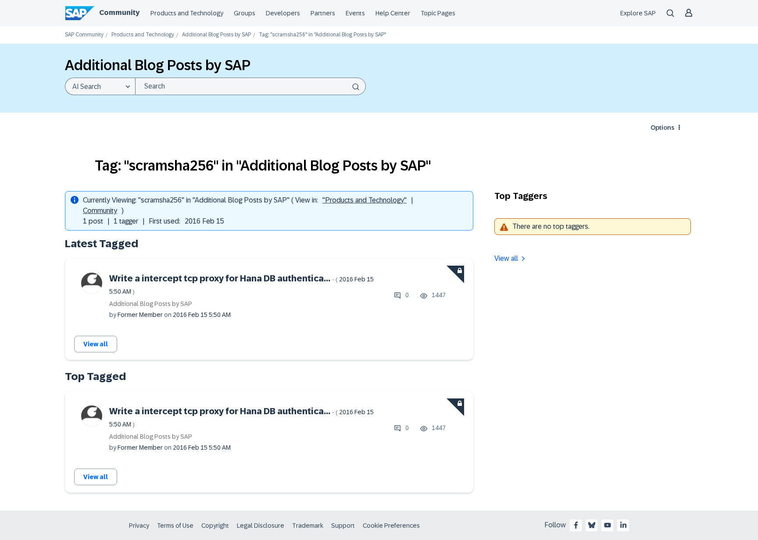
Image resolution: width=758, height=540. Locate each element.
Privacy (139, 525)
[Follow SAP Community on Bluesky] (591, 525)
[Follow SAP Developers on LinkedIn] (623, 525)
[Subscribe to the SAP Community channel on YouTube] (607, 525)
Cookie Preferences (391, 525)
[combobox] (250, 86)
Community (119, 12)
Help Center (392, 13)
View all (95, 344)
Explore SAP (638, 13)
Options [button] (662, 127)
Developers (283, 13)
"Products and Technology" (364, 200)
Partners (323, 13)
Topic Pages (438, 13)
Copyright (215, 525)
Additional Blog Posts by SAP (216, 35)
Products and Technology (186, 13)
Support (343, 525)
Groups (244, 13)
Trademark (307, 525)
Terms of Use (175, 525)
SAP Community (84, 35)
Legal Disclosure (260, 525)
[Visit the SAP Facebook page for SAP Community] (575, 525)
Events (355, 13)
